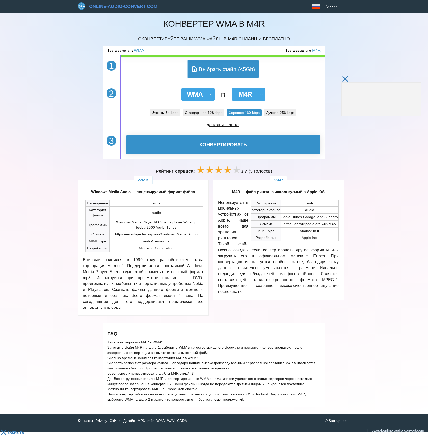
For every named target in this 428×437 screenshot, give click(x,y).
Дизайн (129, 421)
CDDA (182, 421)
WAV (171, 421)
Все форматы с (125, 50)
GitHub (115, 421)
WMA (160, 421)
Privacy (101, 421)
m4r (150, 421)
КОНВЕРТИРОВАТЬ (223, 144)
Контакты (85, 421)
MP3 (141, 421)
